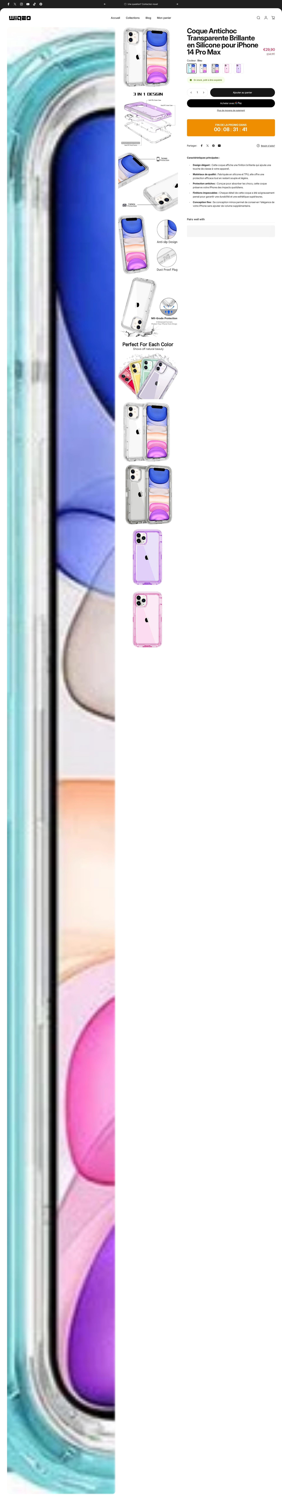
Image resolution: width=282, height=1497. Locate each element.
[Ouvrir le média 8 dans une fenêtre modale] (148, 432)
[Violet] (238, 68)
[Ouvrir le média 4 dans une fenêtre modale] (148, 244)
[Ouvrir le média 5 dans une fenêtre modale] (148, 307)
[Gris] (215, 68)
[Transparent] (203, 68)
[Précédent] (105, 4)
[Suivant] (177, 4)
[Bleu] (191, 68)
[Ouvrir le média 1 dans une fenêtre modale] (148, 57)
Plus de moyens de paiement (231, 110)
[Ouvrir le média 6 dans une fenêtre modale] (148, 369)
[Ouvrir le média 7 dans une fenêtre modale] (61, 760)
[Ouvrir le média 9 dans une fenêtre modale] (148, 494)
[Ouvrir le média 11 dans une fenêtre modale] (148, 619)
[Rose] (227, 68)
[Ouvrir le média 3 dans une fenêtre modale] (148, 182)
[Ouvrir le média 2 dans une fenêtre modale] (148, 119)
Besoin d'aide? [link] (268, 145)
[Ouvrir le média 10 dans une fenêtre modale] (148, 557)
